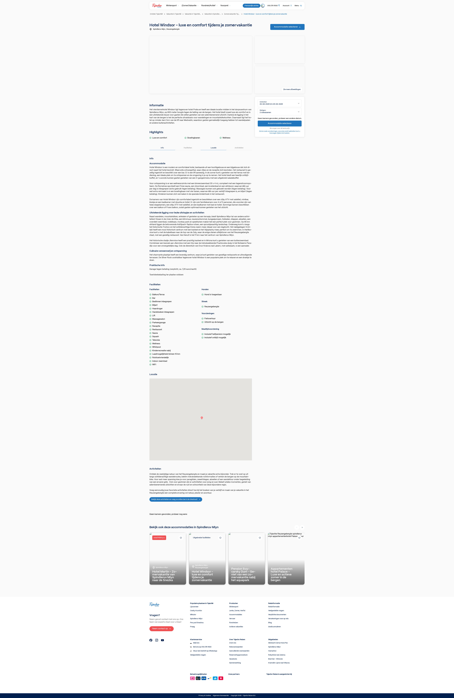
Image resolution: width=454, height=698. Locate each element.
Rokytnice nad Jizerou (276, 655)
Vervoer (232, 619)
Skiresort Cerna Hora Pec (278, 643)
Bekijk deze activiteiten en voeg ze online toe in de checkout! (174, 499)
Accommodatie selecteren (286, 27)
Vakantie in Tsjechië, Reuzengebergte (193, 14)
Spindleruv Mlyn (196, 619)
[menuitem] (172, 5)
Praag (192, 627)
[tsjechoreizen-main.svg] (157, 6)
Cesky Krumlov (196, 610)
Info (162, 148)
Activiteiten (239, 148)
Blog (270, 623)
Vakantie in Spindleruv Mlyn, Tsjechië (212, 14)
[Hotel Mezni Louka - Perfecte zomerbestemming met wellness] (150, 641)
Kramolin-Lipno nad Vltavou (279, 663)
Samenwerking (235, 663)
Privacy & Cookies (205, 695)
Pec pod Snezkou (197, 623)
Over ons (232, 643)
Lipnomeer (194, 607)
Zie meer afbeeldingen (292, 89)
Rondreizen (233, 623)
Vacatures (233, 659)
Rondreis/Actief (208, 6)
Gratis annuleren (274, 627)
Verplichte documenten (277, 614)
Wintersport (171, 6)
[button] (279, 103)
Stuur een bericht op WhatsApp (205, 651)
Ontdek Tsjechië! (156, 14)
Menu (297, 6)
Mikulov (193, 614)
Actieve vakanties (236, 627)
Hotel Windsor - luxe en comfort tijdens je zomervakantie (265, 14)
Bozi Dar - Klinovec (275, 659)
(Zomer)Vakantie (189, 6)
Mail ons (196, 643)
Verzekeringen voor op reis (278, 619)
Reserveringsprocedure (238, 655)
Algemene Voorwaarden (221, 695)
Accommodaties (235, 614)
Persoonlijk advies (251, 6)
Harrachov (272, 651)
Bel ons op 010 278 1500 (202, 647)
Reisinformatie (273, 607)
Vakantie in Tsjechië (173, 14)
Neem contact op (160, 629)
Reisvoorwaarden (236, 647)
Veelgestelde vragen (276, 610)
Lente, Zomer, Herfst (237, 610)
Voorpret (224, 6)
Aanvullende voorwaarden (239, 651)
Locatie (213, 148)
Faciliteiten (188, 148)
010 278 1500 (272, 6)
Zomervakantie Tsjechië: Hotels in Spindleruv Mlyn (232, 14)
